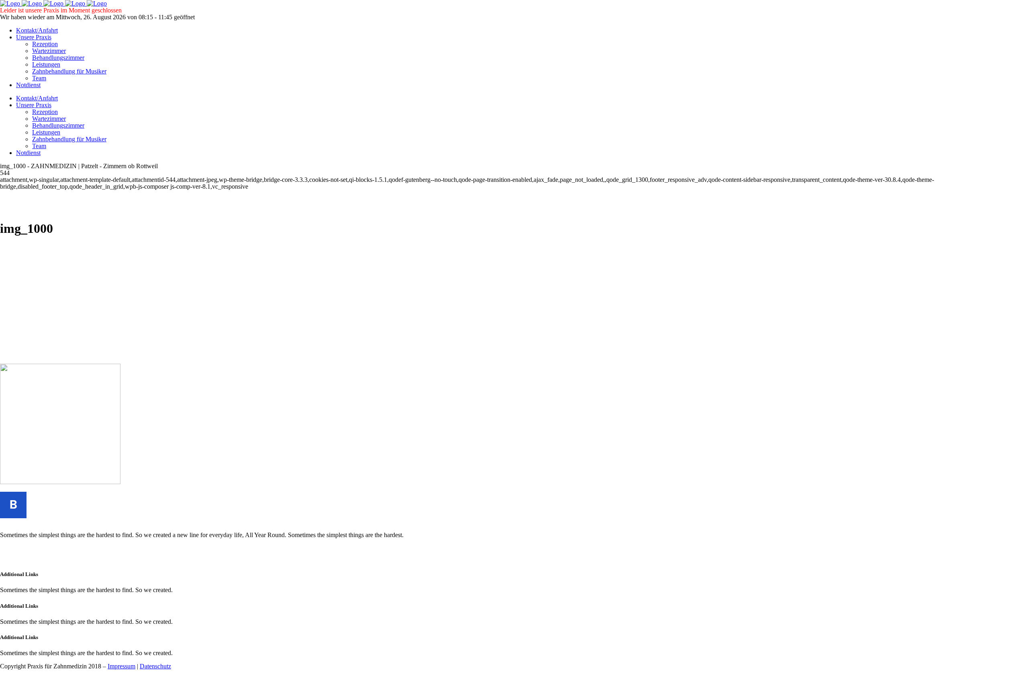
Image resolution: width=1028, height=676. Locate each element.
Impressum (121, 666)
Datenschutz (155, 666)
